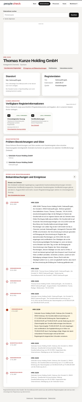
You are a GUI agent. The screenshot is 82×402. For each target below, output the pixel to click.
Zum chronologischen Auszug (16, 195)
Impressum (29, 398)
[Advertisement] (41, 39)
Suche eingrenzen (10, 19)
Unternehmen (44, 3)
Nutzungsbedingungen (40, 398)
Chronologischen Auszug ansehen (16, 129)
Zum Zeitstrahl (35, 125)
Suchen (74, 15)
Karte (64, 3)
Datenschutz (52, 398)
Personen (56, 3)
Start (34, 3)
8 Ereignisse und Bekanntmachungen (34, 68)
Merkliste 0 (73, 3)
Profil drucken (53, 68)
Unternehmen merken (66, 68)
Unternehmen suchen (9, 11)
